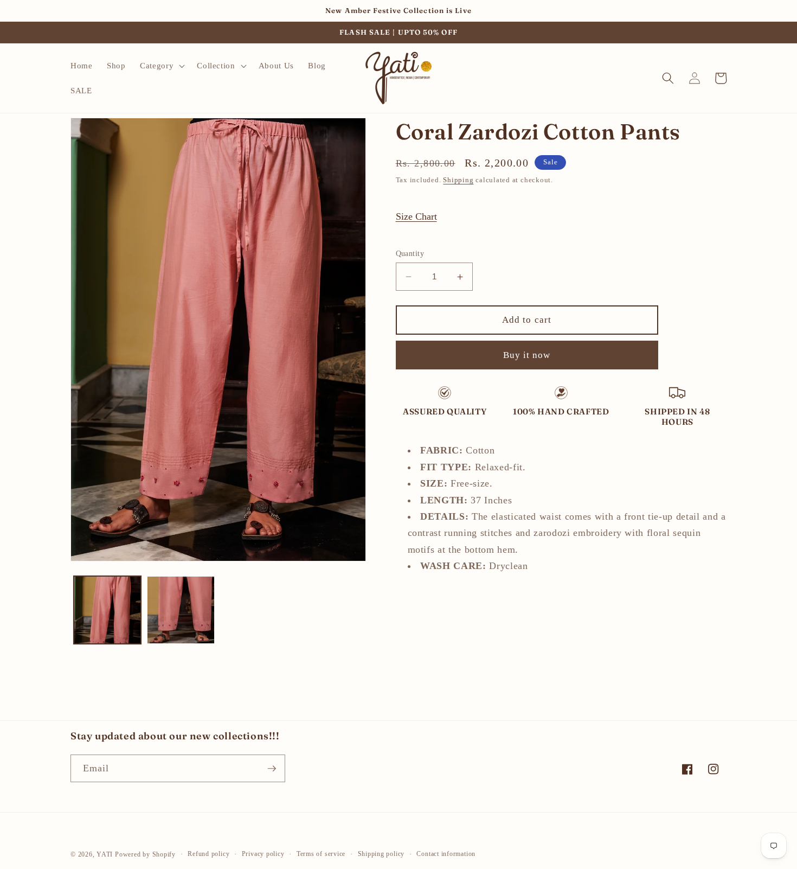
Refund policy (208, 854)
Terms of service (321, 854)
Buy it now (527, 355)
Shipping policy (381, 854)
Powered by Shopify (145, 854)
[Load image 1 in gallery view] (108, 610)
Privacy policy (263, 854)
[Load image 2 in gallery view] (181, 610)
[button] (161, 65)
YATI (105, 854)
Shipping (458, 180)
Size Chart (416, 216)
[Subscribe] (272, 769)
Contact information (445, 854)
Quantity (410, 253)
